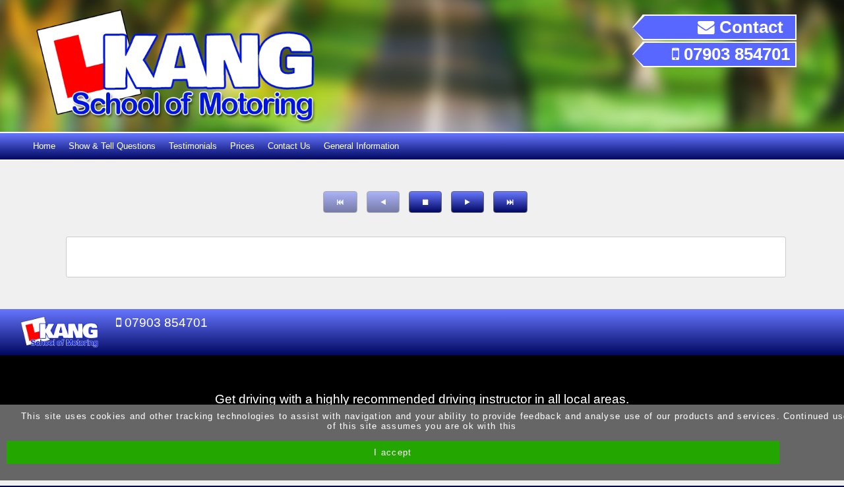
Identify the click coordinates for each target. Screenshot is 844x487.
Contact (749, 27)
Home (44, 146)
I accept (392, 452)
